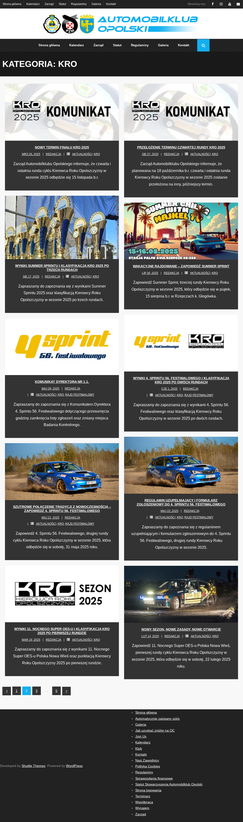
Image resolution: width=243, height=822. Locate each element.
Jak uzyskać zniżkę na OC (155, 730)
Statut (62, 4)
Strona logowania (148, 790)
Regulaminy (79, 4)
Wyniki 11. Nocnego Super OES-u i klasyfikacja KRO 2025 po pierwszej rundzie (62, 631)
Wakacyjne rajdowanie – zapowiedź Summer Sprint (181, 266)
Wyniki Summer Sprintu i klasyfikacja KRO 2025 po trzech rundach (62, 268)
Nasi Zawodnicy (147, 760)
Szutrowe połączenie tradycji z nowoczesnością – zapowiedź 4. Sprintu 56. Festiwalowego (62, 509)
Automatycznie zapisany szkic (157, 718)
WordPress (74, 766)
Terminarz (142, 796)
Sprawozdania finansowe (154, 778)
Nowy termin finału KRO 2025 (62, 147)
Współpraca (144, 802)
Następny (66, 691)
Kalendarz (33, 4)
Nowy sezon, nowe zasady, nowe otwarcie (181, 629)
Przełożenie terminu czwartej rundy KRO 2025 (181, 147)
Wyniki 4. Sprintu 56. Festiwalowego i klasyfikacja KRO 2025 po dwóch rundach (181, 380)
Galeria (96, 4)
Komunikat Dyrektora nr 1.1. (62, 382)
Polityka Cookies (147, 766)
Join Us (140, 736)
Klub (138, 748)
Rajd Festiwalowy (198, 395)
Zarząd (49, 4)
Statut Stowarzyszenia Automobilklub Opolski (168, 784)
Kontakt (111, 4)
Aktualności (82, 154)
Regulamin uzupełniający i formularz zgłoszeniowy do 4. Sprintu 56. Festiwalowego (181, 502)
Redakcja (53, 154)
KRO (97, 154)
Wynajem (142, 808)
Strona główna (12, 4)
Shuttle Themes (33, 766)
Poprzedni (6, 691)
